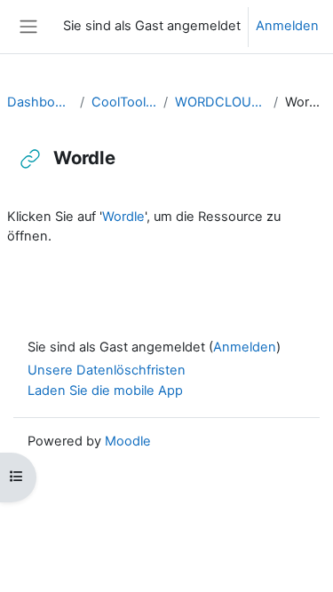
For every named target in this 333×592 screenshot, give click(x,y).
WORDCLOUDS (220, 102)
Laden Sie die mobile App (105, 391)
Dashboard (40, 102)
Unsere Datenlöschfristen (107, 370)
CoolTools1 (123, 102)
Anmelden (287, 26)
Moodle (128, 441)
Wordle (123, 217)
